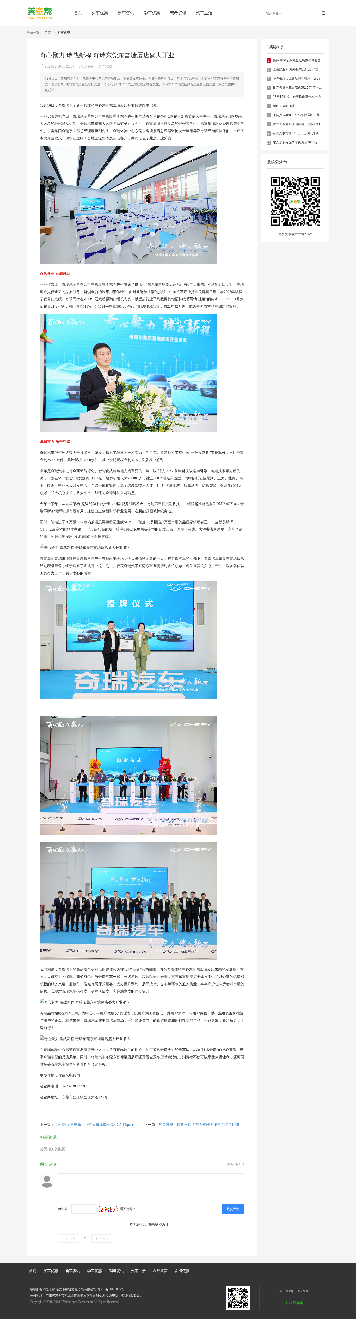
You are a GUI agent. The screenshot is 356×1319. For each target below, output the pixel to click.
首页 (78, 13)
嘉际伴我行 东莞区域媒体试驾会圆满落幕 (301, 60)
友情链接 (182, 1271)
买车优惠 (99, 13)
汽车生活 (204, 13)
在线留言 (160, 1271)
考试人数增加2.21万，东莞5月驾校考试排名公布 (306, 133)
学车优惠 (152, 13)
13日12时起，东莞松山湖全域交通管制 (300, 97)
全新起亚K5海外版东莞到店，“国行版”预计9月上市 (308, 69)
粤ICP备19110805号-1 (112, 1289)
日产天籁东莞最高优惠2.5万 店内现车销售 (302, 87)
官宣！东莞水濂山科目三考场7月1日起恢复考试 (306, 124)
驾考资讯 (178, 13)
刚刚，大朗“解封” (285, 106)
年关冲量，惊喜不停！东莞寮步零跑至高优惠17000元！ (203, 1125)
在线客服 (296, 1303)
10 (269, 142)
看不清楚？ (127, 1209)
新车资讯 (126, 13)
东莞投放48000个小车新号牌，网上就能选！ (304, 115)
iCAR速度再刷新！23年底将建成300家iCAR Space (94, 1125)
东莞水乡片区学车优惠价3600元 (295, 142)
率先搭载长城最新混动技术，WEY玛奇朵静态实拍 (307, 78)
